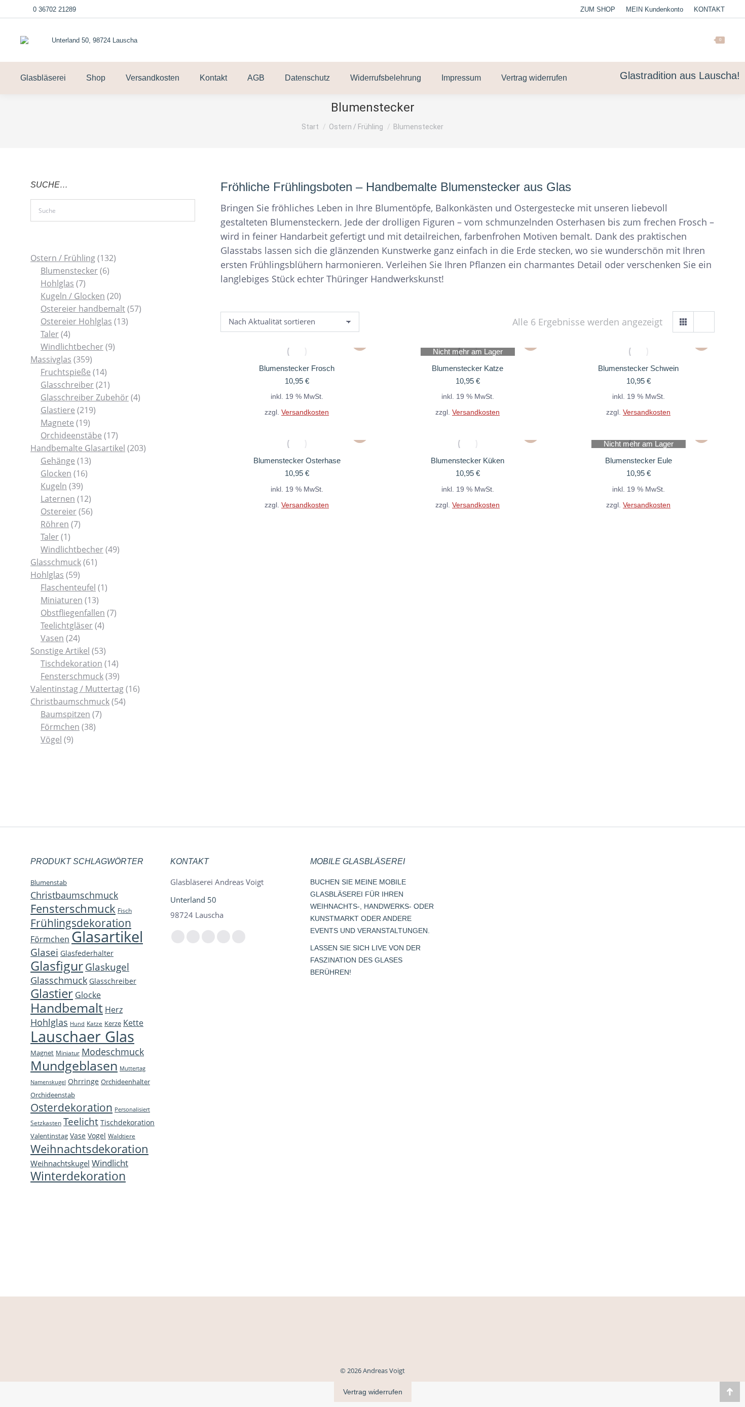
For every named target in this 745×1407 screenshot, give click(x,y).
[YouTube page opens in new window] (647, 40)
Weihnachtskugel (60, 1163)
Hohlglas (49, 1022)
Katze (94, 1023)
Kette (133, 1022)
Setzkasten (45, 1123)
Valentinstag (49, 1135)
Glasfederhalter (87, 953)
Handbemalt (66, 1007)
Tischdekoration (127, 1122)
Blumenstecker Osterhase (297, 460)
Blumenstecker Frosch (296, 368)
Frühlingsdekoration (80, 923)
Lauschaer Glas (82, 1036)
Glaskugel (107, 966)
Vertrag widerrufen (372, 1392)
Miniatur (68, 1053)
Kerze (112, 1023)
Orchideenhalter (125, 1081)
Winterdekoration (78, 1176)
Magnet (42, 1052)
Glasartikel (107, 937)
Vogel (97, 1135)
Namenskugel (48, 1082)
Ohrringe (83, 1081)
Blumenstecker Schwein (638, 368)
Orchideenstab (52, 1094)
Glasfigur (56, 965)
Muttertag (132, 1068)
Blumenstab (48, 882)
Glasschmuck (58, 980)
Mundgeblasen (74, 1065)
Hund (77, 1023)
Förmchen (49, 939)
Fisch (125, 910)
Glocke (88, 995)
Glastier (51, 993)
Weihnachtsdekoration (89, 1148)
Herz (114, 1009)
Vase (78, 1135)
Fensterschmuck (73, 908)
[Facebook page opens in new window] (616, 40)
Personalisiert (132, 1109)
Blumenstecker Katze (467, 368)
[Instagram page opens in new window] (632, 40)
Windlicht (110, 1163)
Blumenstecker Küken (467, 460)
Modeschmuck (113, 1052)
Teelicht (80, 1121)
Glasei (44, 952)
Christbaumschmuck (74, 895)
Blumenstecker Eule (638, 460)
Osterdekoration (71, 1107)
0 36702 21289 (54, 9)
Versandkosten (305, 412)
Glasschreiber (112, 981)
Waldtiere (121, 1136)
